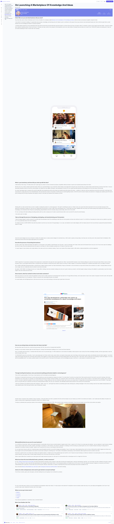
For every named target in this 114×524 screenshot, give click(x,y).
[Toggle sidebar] (1, 5)
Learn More (6, 17)
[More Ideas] (1, 13)
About (17, 9)
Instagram (18, 495)
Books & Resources (8, 14)
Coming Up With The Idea (9, 5)
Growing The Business (8, 9)
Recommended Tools (8, 13)
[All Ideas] (1, 7)
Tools (23, 9)
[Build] (1, 24)
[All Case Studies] (1, 15)
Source (63, 330)
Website (18, 492)
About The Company (8, 4)
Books (26, 9)
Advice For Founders (8, 15)
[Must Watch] (1, 21)
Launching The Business (9, 8)
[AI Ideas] (1, 11)
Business (20, 9)
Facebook (18, 494)
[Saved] (1, 16)
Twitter (17, 497)
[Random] (1, 17)
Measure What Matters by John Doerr (30, 466)
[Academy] (1, 23)
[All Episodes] (1, 19)
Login (104, 1)
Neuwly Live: (54, 19)
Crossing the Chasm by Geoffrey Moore (48, 466)
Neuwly (25, 13)
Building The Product (8, 6)
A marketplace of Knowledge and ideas (65, 19)
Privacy (17, 522)
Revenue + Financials (8, 10)
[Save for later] (62, 505)
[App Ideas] (1, 10)
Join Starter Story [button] (110, 1)
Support (14, 522)
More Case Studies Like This (8, 19)
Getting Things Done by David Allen (26, 461)
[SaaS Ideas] (1, 9)
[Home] (1, 4)
